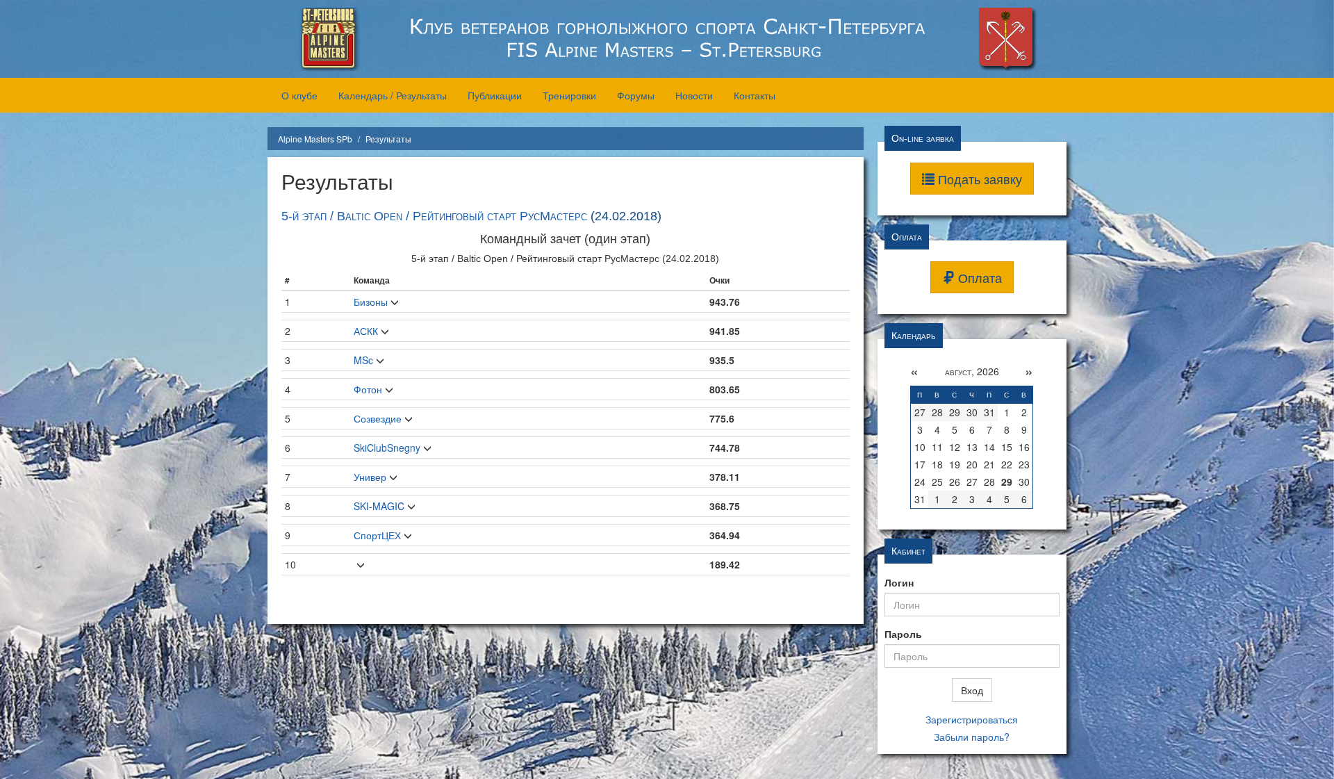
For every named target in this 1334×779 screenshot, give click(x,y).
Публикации (495, 95)
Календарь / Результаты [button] (392, 95)
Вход (972, 690)
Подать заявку (978, 179)
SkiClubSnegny (387, 447)
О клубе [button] (299, 95)
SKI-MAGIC (379, 506)
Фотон (368, 389)
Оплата (978, 277)
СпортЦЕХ (377, 535)
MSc (363, 360)
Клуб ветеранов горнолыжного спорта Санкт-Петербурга (667, 39)
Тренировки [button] (569, 95)
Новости (694, 95)
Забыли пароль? (972, 737)
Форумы (635, 95)
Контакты (754, 95)
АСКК (366, 331)
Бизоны (371, 302)
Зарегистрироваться (971, 719)
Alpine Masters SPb (315, 139)
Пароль (903, 634)
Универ (370, 477)
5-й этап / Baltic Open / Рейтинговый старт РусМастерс (434, 216)
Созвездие (378, 418)
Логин (899, 582)
